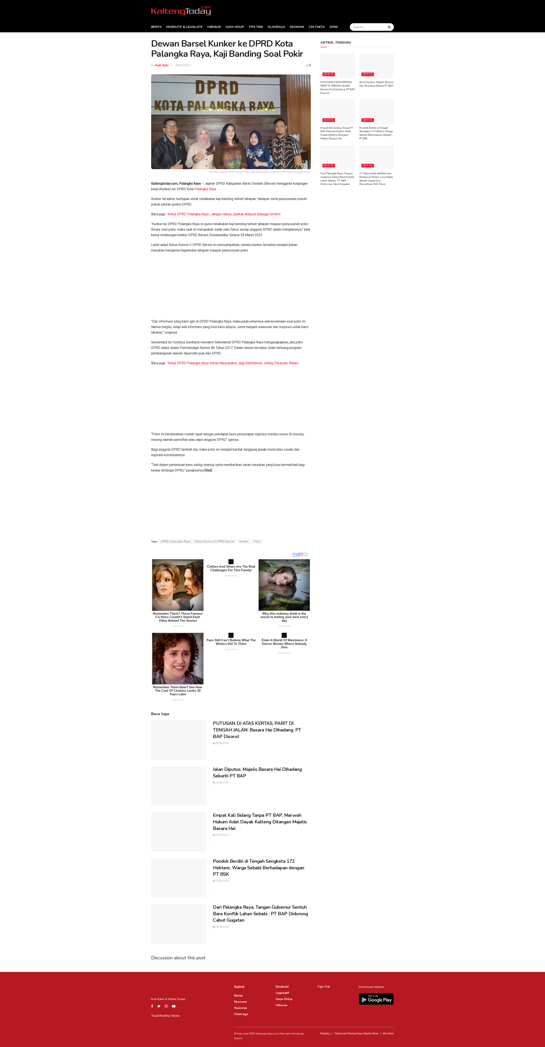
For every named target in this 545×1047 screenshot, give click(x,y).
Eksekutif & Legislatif (184, 27)
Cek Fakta (317, 27)
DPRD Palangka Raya (176, 541)
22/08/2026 (222, 835)
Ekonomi (297, 27)
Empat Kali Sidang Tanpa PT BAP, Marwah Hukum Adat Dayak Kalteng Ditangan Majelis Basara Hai (260, 822)
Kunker (244, 541)
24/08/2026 (222, 782)
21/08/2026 (222, 881)
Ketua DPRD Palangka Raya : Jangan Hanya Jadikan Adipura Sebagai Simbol (224, 214)
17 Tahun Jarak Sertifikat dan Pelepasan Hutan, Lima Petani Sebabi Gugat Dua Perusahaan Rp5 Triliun (376, 179)
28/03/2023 (183, 65)
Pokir (257, 541)
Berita (156, 27)
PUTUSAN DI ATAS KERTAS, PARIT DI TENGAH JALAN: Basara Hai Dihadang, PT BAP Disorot (257, 730)
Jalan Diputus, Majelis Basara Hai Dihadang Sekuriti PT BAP (376, 83)
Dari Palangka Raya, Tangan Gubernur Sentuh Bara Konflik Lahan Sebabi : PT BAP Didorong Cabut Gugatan (260, 914)
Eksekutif (282, 987)
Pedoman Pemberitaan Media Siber (357, 1034)
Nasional (240, 1008)
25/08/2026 (222, 743)
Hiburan (214, 27)
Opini (333, 27)
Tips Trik (256, 27)
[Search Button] (390, 27)
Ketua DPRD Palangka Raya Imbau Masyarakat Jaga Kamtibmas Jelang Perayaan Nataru (233, 363)
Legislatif (282, 993)
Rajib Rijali (162, 65)
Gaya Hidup (235, 27)
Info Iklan (388, 1034)
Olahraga (276, 27)
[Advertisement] (231, 287)
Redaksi (325, 1034)
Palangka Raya (205, 189)
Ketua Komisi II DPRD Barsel (215, 541)
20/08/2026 (222, 926)
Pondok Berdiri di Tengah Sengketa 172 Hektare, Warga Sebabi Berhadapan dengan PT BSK (258, 868)
